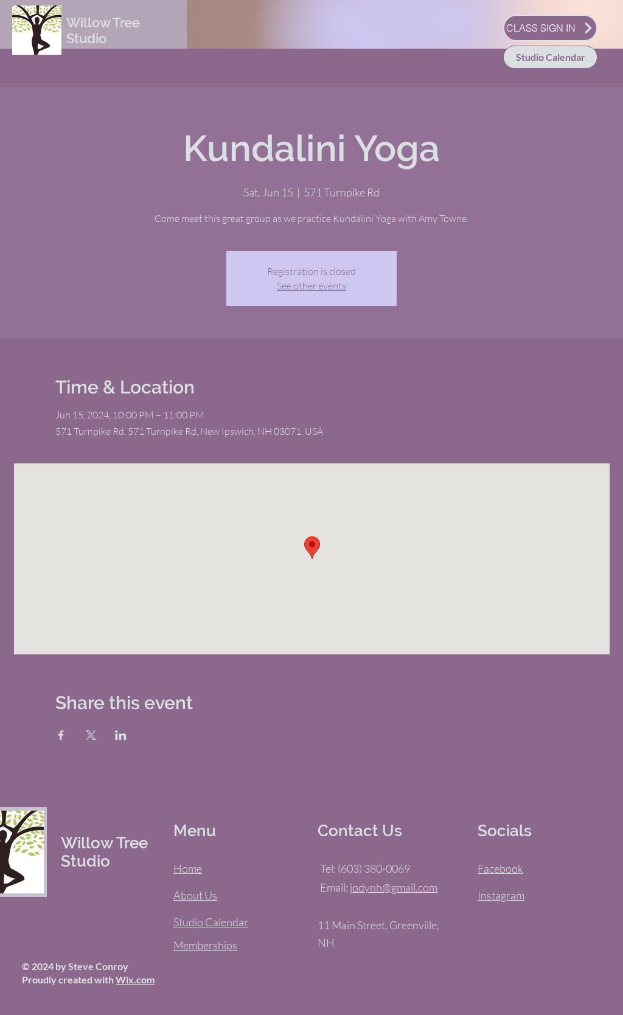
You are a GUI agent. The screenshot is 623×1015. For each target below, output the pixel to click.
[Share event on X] (91, 735)
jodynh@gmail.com (393, 887)
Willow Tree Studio (103, 30)
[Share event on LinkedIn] (121, 735)
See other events (311, 286)
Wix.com (135, 979)
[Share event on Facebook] (61, 735)
